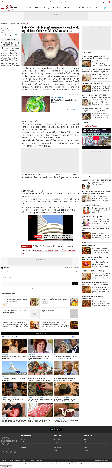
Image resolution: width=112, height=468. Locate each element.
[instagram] (106, 2)
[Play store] (105, 7)
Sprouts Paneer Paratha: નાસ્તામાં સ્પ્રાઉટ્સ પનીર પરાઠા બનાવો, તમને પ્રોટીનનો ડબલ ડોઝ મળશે (96, 57)
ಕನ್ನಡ (65, 2)
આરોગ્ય (85, 439)
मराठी (49, 2)
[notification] (109, 7)
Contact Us (31, 460)
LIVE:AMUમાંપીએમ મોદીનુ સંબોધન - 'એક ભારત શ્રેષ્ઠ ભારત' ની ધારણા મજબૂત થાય (9, 54)
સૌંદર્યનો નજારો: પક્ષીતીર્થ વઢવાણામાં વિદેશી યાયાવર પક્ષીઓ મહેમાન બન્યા (52, 246)
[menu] (3, 7)
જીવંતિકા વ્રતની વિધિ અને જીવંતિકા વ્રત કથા (95, 271)
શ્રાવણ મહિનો (38, 8)
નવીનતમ (87, 177)
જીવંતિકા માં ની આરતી (88, 246)
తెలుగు (54, 2)
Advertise (17, 460)
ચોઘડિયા (56, 451)
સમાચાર (23, 439)
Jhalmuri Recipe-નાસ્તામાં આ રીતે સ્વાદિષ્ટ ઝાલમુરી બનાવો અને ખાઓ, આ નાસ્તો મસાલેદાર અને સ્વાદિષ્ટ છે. (95, 110)
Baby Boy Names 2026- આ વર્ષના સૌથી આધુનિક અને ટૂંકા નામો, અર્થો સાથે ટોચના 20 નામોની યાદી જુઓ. (95, 96)
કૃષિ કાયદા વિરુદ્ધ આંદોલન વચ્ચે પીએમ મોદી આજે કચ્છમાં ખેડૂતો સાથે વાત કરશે (10, 59)
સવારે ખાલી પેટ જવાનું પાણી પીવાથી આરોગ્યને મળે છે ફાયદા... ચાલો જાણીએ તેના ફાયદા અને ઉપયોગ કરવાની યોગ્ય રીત (96, 71)
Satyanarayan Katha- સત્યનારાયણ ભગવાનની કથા (93, 297)
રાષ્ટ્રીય (23, 24)
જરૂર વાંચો (87, 53)
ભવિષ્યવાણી (57, 439)
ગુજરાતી (70, 2)
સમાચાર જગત (5, 24)
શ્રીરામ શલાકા (57, 448)
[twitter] (103, 2)
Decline (9, 467)
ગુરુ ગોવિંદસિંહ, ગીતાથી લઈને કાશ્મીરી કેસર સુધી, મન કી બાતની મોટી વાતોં (10, 44)
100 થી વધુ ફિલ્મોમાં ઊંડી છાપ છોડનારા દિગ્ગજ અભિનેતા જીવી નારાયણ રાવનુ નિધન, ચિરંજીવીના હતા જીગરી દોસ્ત (96, 193)
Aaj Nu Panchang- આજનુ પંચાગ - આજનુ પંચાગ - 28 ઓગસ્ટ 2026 (95, 258)
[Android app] (56, 429)
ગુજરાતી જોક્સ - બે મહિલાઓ (90, 205)
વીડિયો (97, 8)
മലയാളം (60, 2)
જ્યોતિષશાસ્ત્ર (56, 8)
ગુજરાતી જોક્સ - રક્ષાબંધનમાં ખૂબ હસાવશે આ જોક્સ (95, 229)
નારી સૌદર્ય (86, 442)
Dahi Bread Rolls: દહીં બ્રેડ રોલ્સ (92, 83)
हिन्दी (35, 2)
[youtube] (109, 2)
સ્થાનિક (23, 445)
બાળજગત (85, 451)
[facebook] (100, 2)
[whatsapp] (16, 35)
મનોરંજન (63, 250)
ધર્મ (83, 8)
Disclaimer (24, 460)
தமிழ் (45, 2)
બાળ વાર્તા (85, 454)
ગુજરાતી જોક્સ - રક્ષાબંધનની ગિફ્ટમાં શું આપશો (96, 180)
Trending (89, 8)
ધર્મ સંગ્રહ (77, 8)
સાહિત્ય (85, 448)
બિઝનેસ (23, 448)
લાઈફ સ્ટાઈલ (67, 8)
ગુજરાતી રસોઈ (87, 445)
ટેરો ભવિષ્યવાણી (58, 445)
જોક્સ (56, 250)
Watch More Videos (89, 126)
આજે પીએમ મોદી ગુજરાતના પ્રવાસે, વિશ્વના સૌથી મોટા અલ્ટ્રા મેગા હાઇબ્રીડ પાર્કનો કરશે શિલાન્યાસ (10, 64)
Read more (38, 236)
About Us (11, 460)
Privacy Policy (39, 460)
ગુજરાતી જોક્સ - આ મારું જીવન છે (92, 217)
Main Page (4, 460)
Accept (3, 467)
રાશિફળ (56, 442)
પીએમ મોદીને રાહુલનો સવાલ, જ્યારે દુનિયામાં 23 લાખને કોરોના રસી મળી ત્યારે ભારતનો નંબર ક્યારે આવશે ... (10, 49)
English (40, 2)
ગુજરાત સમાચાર (26, 8)
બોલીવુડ (46, 8)
